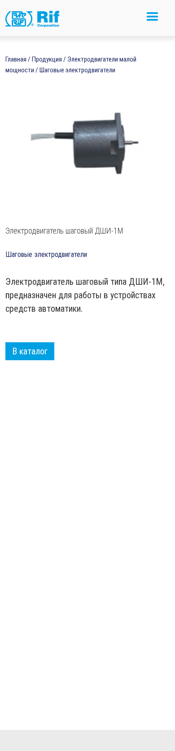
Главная (15, 59)
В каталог (30, 351)
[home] (39, 20)
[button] (153, 20)
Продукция (47, 59)
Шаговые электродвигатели (77, 70)
